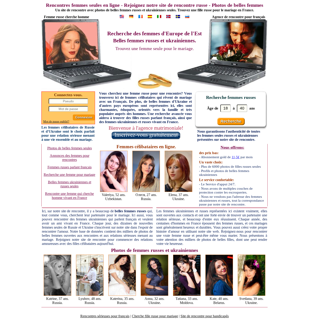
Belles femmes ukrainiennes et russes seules (69, 184)
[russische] (131, 16)
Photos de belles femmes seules (69, 148)
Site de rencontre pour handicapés (205, 316)
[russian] (122, 16)
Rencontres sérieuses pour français (104, 316)
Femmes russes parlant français (70, 167)
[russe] (159, 16)
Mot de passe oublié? (56, 121)
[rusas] (150, 16)
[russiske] (168, 16)
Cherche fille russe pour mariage (155, 316)
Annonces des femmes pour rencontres (69, 158)
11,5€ (236, 157)
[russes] (140, 16)
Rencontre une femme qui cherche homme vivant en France (69, 196)
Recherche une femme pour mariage (69, 175)
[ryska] (178, 16)
